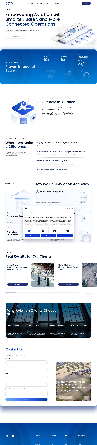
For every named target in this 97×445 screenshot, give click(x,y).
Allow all (64, 235)
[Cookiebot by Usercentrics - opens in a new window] (68, 208)
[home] (9, 3)
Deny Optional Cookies (32, 235)
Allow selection (49, 235)
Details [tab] (48, 212)
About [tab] (65, 212)
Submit (26, 399)
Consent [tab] (31, 212)
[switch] (42, 231)
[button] (30, 3)
